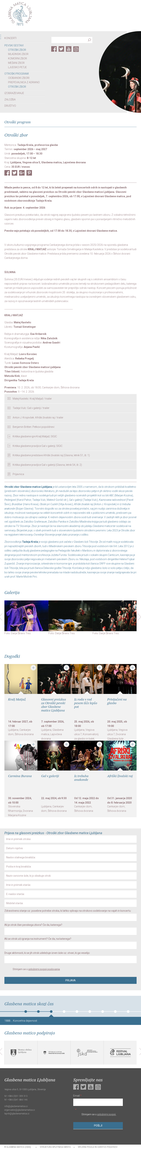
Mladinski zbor (18, 54)
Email (77, 1095)
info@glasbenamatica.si (16, 1106)
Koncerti (10, 38)
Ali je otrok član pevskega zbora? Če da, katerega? (33, 924)
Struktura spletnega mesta (55, 1147)
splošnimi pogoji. (106, 1114)
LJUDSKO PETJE (17, 67)
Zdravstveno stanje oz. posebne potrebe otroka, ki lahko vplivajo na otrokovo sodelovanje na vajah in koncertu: (67, 910)
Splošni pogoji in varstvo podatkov (98, 1147)
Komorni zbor (17, 58)
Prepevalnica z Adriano (24, 82)
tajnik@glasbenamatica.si (16, 1114)
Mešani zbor (16, 62)
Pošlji (98, 1125)
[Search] (89, 40)
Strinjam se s (36, 969)
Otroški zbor (17, 49)
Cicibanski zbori (18, 77)
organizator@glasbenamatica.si (19, 1110)
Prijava (70, 980)
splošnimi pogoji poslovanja (44, 969)
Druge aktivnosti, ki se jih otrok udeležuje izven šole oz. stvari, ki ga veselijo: (47, 952)
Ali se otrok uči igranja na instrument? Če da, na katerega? (37, 938)
